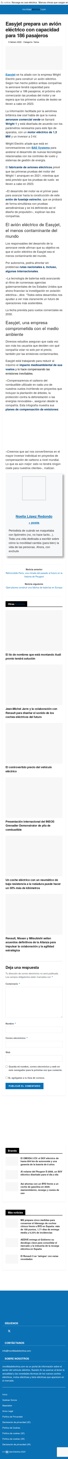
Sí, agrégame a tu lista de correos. (26, 1077)
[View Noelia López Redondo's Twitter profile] (34, 507)
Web (8, 1052)
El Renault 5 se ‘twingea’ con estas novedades (39, 1257)
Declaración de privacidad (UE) (16, 1422)
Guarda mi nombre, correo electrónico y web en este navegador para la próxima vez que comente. (35, 1068)
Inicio (4, 1394)
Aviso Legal (7, 1411)
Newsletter (7, 1405)
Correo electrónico (17, 1038)
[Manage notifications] (6, 1452)
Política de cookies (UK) (13, 1438)
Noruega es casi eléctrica (24, 2)
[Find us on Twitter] (9, 1331)
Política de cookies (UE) (13, 1433)
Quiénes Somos (9, 1399)
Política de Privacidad (12, 1416)
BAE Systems (40, 148)
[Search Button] (64, 9)
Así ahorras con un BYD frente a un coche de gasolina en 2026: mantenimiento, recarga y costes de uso (40, 1188)
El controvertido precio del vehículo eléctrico (29, 769)
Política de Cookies (11, 1427)
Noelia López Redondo (34, 516)
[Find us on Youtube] (26, 1331)
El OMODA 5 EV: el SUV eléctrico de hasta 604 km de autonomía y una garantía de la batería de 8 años (40, 1161)
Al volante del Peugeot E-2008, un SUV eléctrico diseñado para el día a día (41, 1173)
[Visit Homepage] (34, 9)
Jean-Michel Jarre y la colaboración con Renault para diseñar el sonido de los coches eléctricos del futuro (31, 713)
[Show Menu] (3, 9)
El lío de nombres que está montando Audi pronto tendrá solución (33, 656)
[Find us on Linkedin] (31, 1331)
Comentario (13, 983)
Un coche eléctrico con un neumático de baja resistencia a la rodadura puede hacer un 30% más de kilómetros (33, 884)
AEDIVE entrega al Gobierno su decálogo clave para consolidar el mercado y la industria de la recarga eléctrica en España (40, 1244)
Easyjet (10, 74)
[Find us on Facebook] (3, 1331)
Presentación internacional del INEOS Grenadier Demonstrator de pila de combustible (30, 825)
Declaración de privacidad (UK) (16, 1444)
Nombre (11, 1023)
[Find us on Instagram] (15, 1331)
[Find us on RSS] (20, 1331)
